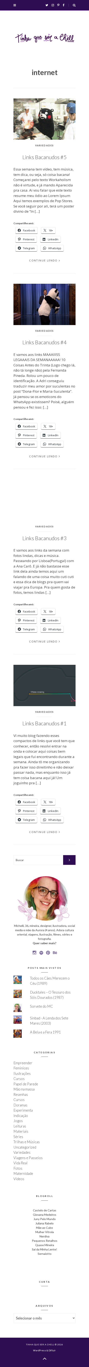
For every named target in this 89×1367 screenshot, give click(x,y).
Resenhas (20, 1094)
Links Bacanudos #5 (44, 157)
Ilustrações (22, 1073)
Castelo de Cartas (44, 1210)
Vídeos (18, 1179)
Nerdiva (44, 1236)
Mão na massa (24, 1089)
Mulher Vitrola (44, 1232)
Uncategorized (24, 1147)
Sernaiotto (45, 1253)
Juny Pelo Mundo (45, 1219)
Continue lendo (43, 260)
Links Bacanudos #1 (44, 723)
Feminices (21, 1068)
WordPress (39, 1350)
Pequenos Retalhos (44, 1240)
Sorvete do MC (41, 1006)
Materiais (20, 1131)
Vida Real (20, 1163)
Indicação (20, 1115)
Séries (18, 1137)
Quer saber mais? (44, 943)
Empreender (22, 1063)
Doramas (20, 1105)
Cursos (19, 1078)
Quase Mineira (44, 1245)
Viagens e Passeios (28, 1158)
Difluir (52, 1350)
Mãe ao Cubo (44, 1227)
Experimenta (23, 1110)
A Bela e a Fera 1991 (45, 1032)
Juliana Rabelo (44, 1223)
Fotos (17, 1168)
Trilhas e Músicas (26, 1142)
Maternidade (23, 1173)
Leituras (19, 1126)
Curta (44, 1281)
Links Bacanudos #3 (44, 538)
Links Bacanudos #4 (44, 342)
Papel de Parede (25, 1084)
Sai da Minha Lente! (44, 1249)
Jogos (18, 1121)
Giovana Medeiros (44, 1214)
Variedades (44, 145)
